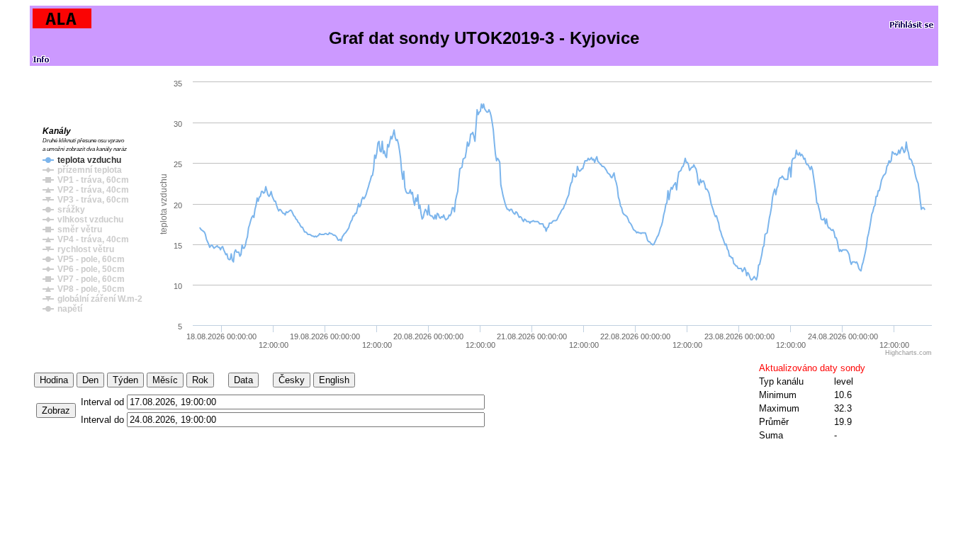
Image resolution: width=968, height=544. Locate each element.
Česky (291, 380)
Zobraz (56, 410)
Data (243, 380)
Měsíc (165, 380)
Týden (125, 380)
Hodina (54, 380)
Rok (200, 380)
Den (90, 380)
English (334, 380)
